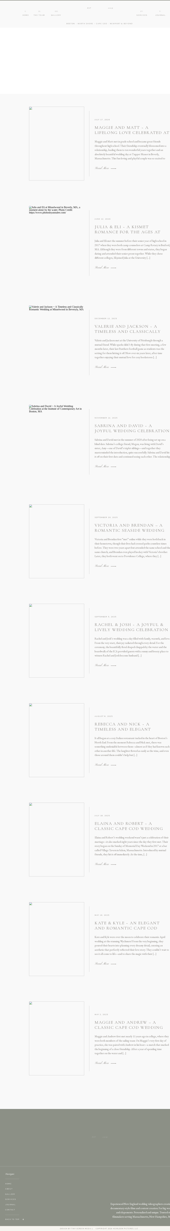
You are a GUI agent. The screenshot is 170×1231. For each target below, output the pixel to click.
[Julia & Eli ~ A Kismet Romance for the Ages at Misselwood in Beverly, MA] (113, 268)
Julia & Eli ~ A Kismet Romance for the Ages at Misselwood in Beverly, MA (129, 232)
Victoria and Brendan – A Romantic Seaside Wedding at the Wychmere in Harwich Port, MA (130, 533)
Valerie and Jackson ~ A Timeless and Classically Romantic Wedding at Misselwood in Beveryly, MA (130, 334)
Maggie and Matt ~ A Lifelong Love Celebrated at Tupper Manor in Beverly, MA (132, 135)
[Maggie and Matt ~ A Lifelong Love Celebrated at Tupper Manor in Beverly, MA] (113, 168)
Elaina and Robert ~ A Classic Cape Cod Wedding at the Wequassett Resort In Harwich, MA (132, 831)
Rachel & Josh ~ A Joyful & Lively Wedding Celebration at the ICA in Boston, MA (132, 629)
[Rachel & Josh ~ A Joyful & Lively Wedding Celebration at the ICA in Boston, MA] (113, 665)
